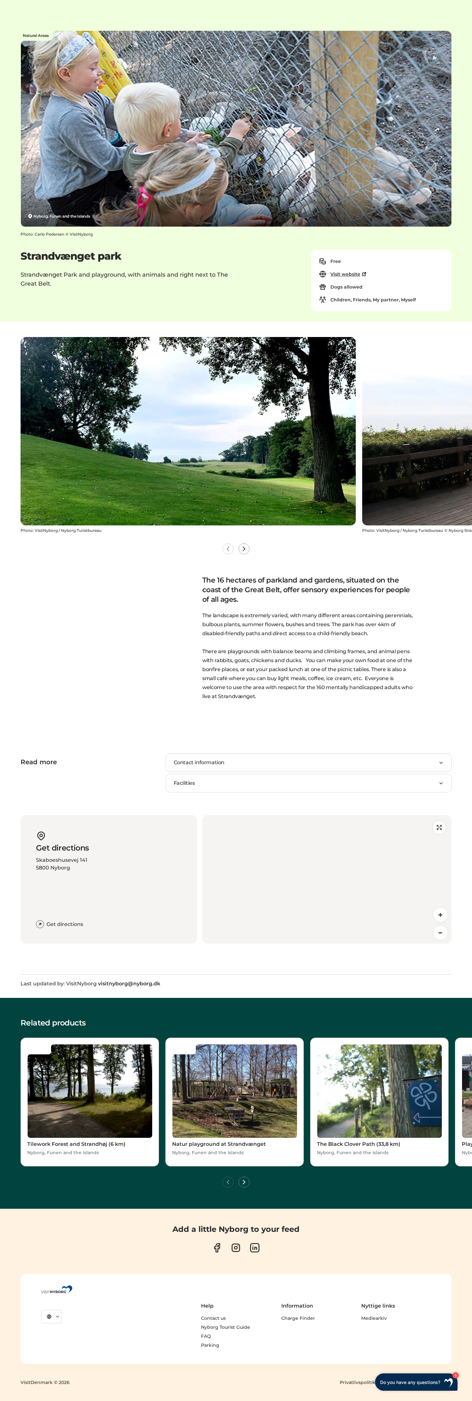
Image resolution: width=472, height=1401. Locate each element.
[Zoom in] (440, 914)
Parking (210, 1345)
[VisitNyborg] (56, 1289)
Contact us (213, 1318)
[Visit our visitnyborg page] (217, 1247)
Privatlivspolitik (357, 1382)
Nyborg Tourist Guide (225, 1327)
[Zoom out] (440, 932)
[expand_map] (439, 827)
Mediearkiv (374, 1318)
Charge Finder (298, 1318)
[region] (326, 879)
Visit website (345, 274)
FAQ (206, 1336)
